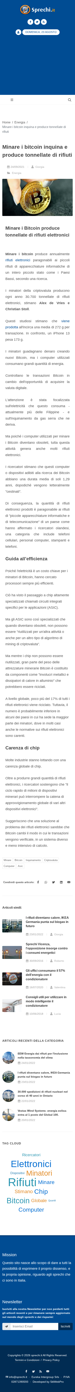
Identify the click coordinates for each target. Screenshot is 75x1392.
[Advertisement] (37, 67)
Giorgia (39, 166)
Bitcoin (18, 860)
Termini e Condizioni (27, 1360)
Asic (20, 866)
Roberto (58, 960)
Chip (41, 1191)
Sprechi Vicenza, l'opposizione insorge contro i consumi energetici (47, 948)
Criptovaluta (51, 860)
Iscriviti (65, 1326)
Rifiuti (22, 1182)
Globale (39, 1200)
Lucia (57, 1013)
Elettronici (31, 1164)
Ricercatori (31, 1155)
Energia (19, 122)
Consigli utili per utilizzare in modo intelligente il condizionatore (46, 1001)
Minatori (39, 1173)
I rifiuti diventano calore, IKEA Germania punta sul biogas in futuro (47, 922)
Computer (9, 866)
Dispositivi (17, 1173)
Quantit (52, 1200)
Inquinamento (33, 860)
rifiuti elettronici (17, 260)
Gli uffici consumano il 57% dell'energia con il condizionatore (45, 975)
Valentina (59, 987)
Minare (7, 860)
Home (6, 122)
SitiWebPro (57, 1381)
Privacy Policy (51, 1360)
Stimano (24, 1191)
